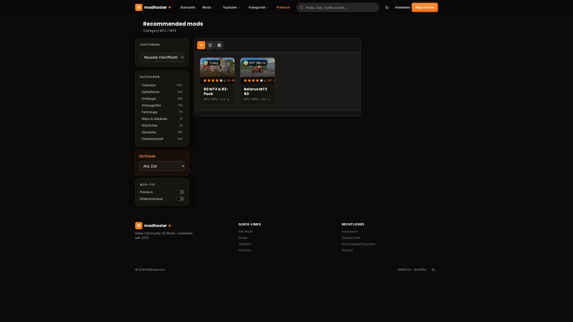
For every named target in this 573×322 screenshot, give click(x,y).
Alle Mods (245, 231)
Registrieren (424, 7)
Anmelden (402, 7)
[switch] (180, 192)
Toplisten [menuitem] (230, 7)
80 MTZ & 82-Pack (216, 91)
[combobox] (338, 7)
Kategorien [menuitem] (257, 7)
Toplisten (245, 244)
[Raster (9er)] (219, 45)
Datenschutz (351, 237)
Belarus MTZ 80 (255, 91)
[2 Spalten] (210, 45)
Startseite (187, 7)
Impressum (350, 231)
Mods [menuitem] (206, 7)
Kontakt (347, 250)
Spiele (242, 237)
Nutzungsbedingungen (359, 244)
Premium (283, 7)
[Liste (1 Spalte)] (201, 45)
